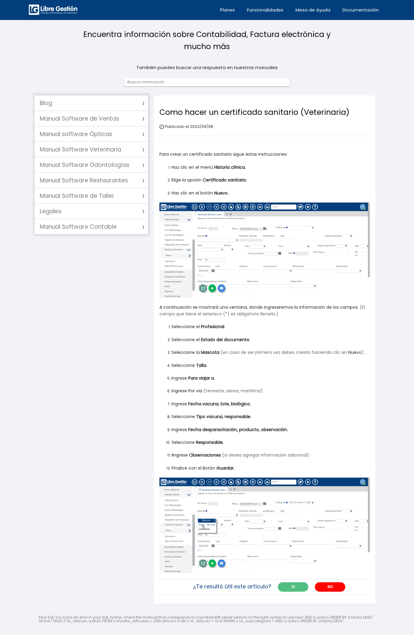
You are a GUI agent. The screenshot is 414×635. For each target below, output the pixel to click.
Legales (51, 211)
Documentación (360, 10)
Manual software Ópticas (76, 134)
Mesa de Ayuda (312, 10)
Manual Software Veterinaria (80, 149)
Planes (227, 10)
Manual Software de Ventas (79, 119)
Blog (46, 103)
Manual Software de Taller (77, 196)
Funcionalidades (265, 10)
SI (293, 586)
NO (330, 586)
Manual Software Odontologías (84, 165)
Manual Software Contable (78, 227)
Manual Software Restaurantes (84, 180)
